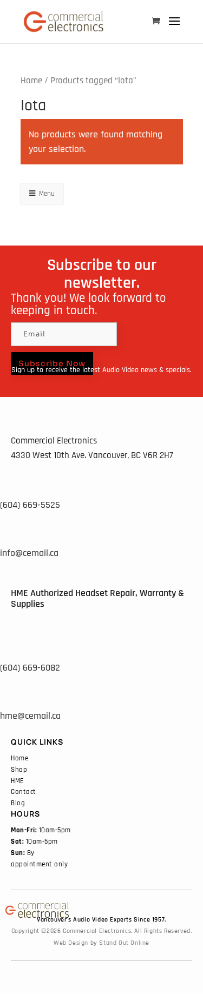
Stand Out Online (124, 943)
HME (17, 781)
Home (31, 81)
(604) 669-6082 (30, 667)
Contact (23, 791)
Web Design (71, 943)
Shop (19, 769)
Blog (18, 803)
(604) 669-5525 (30, 505)
